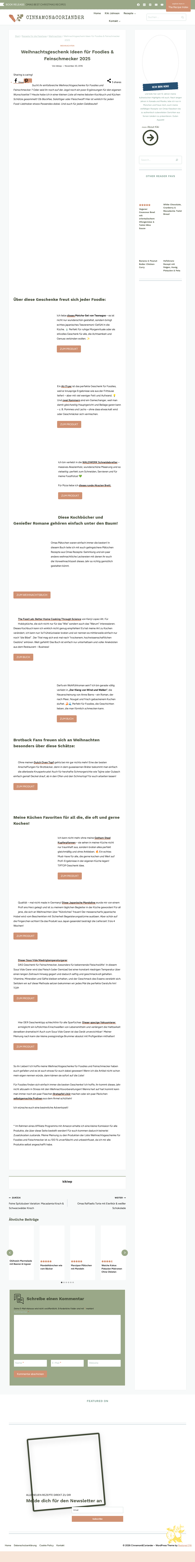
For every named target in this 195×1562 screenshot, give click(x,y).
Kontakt (60, 1545)
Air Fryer (66, 386)
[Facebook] (138, 4)
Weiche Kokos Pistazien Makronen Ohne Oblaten (111, 1268)
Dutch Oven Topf (44, 762)
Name (19, 1362)
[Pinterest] (150, 4)
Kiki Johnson (112, 13)
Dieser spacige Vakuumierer (99, 1022)
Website (93, 1362)
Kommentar (21, 1312)
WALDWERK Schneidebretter (99, 462)
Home (97, 13)
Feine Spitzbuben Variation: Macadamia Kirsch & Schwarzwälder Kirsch (36, 1203)
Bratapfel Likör (62, 1093)
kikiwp (59, 66)
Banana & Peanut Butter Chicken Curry (148, 264)
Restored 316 (185, 1545)
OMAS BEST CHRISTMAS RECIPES (45, 4)
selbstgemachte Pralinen (27, 1098)
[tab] (61, 1282)
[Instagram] (144, 4)
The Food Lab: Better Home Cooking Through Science (49, 619)
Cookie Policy (46, 1545)
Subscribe (97, 1518)
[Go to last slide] (10, 1252)
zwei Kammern (71, 400)
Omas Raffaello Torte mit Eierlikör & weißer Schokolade (101, 1203)
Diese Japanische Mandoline (79, 902)
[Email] (156, 4)
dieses (71, 315)
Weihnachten (67, 46)
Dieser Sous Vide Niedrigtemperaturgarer (42, 960)
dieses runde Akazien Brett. (95, 485)
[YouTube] (162, 4)
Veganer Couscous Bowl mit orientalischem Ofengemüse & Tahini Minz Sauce (147, 219)
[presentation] (21, 1242)
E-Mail (56, 1362)
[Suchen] (177, 160)
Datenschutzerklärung (25, 1545)
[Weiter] (124, 1252)
